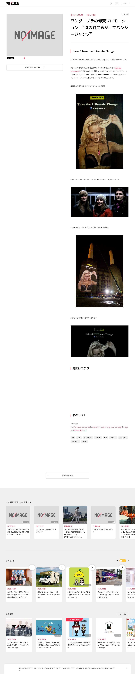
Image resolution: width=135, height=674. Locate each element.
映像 (105, 438)
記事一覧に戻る (67, 475)
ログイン (125, 3)
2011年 (84, 441)
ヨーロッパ (75, 441)
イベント (97, 438)
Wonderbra (123, 438)
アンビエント (87, 438)
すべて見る (123, 614)
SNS (79, 438)
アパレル (113, 438)
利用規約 (106, 668)
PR (73, 438)
